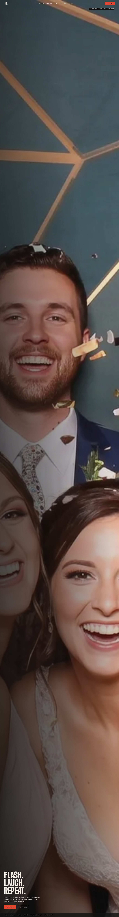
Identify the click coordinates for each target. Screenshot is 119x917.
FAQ (65, 3)
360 (60, 3)
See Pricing (23, 907)
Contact (71, 3)
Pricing (41, 3)
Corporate (49, 3)
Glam (56, 3)
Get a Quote (109, 3)
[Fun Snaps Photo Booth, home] (6, 3)
